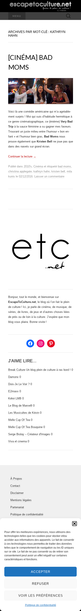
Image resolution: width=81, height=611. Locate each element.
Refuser (40, 583)
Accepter (40, 571)
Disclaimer (17, 493)
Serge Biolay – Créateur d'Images (29, 434)
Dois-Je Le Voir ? (19, 384)
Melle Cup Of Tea (19, 419)
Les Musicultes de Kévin (23, 412)
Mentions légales (21, 500)
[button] (74, 523)
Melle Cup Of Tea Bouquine (25, 427)
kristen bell (58, 171)
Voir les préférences (40, 595)
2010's (28, 166)
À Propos (16, 478)
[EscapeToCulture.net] (40, 6)
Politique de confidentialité (40, 605)
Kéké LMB (14, 398)
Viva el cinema (17, 441)
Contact (15, 485)
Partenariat (17, 507)
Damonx (13, 377)
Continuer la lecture (22, 156)
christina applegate (20, 171)
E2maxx (13, 391)
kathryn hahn (41, 171)
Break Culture (16, 369)
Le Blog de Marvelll (20, 405)
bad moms (64, 166)
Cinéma (38, 166)
